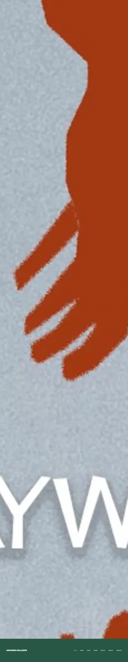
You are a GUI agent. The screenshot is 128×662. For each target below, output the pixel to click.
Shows (95, 650)
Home (75, 650)
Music (88, 650)
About (82, 650)
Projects (119, 650)
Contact (110, 650)
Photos (103, 650)
